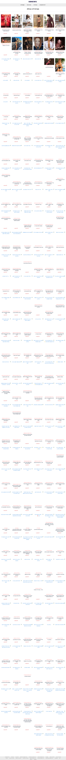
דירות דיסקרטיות (42, 4)
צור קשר (31, 759)
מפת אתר (35, 759)
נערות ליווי (35, 4)
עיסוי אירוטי (29, 4)
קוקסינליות (22, 4)
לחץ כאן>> (59, 33)
